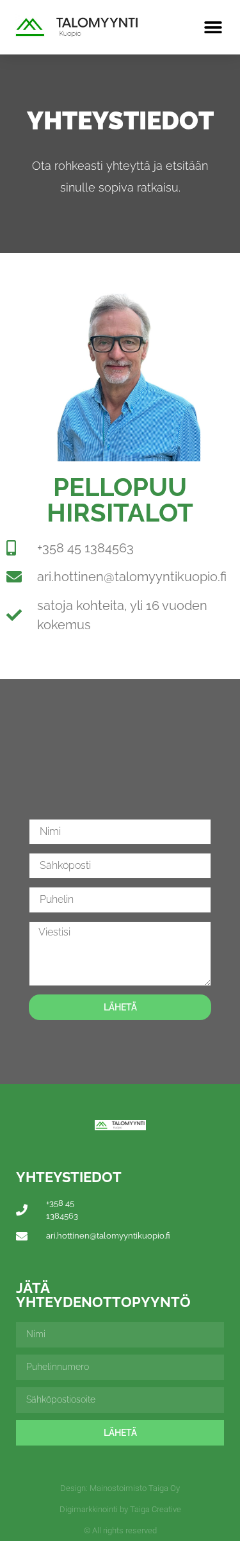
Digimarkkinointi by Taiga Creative (120, 1509)
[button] (212, 27)
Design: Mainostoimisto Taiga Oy (120, 1488)
